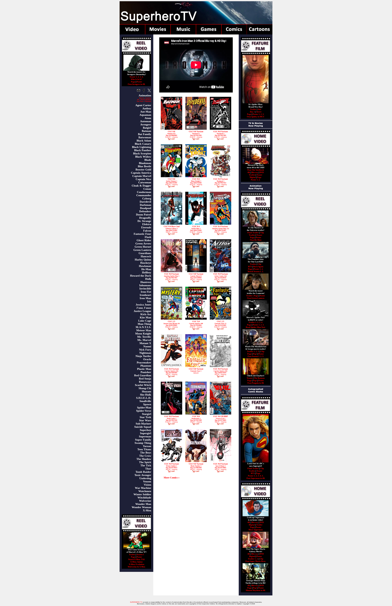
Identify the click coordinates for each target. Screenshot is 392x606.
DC (138, 99)
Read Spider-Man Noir (255, 327)
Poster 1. (256, 114)
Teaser (259, 175)
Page (133, 82)
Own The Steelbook (255, 170)
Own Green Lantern (255, 298)
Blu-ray (254, 172)
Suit (259, 109)
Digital (253, 177)
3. (140, 77)
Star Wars (140, 101)
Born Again (258, 266)
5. (262, 476)
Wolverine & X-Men (136, 567)
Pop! (255, 354)
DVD (262, 172)
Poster (139, 82)
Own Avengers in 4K (136, 84)
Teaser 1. (133, 77)
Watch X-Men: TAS (136, 559)
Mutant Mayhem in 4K (255, 590)
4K (248, 172)
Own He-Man (255, 240)
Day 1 (252, 112)
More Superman (256, 530)
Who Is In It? (136, 79)
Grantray (148, 98)
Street (258, 112)
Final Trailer (253, 232)
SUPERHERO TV (136, 602)
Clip (262, 232)
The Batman (259, 378)
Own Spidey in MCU (255, 116)
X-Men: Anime (136, 562)
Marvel (141, 98)
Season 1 (140, 554)
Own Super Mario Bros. (255, 561)
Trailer (132, 554)
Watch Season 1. (255, 271)
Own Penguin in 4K (255, 383)
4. (142, 77)
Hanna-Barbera (146, 99)
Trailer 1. (253, 322)
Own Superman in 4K (255, 478)
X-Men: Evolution (136, 564)
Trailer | (250, 296)
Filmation (148, 101)
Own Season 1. (253, 356)
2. (138, 77)
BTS (250, 266)
